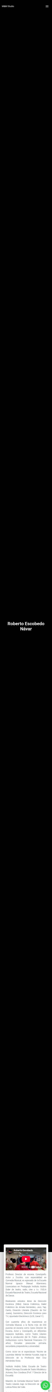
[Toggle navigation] (47, 6)
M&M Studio (8, 6)
